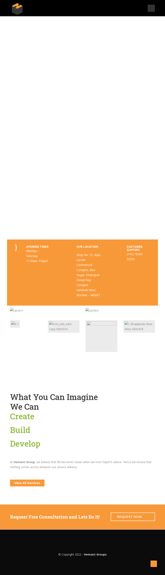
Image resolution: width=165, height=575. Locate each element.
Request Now (129, 517)
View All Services (27, 483)
